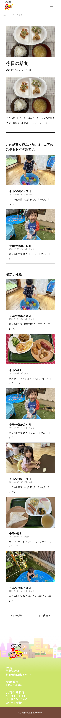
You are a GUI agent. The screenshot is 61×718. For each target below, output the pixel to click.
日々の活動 (26, 70)
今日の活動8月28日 (20, 191)
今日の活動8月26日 (20, 479)
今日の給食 (15, 370)
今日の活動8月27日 (20, 245)
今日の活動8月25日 (20, 588)
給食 (27, 373)
